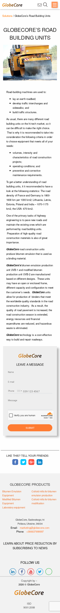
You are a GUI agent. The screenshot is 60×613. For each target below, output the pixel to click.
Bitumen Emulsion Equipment (11, 493)
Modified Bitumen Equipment (11, 501)
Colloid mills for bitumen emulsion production (44, 493)
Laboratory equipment (13, 507)
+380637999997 (35, 531)
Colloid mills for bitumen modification (44, 501)
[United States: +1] (19, 390)
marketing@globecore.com (34, 527)
